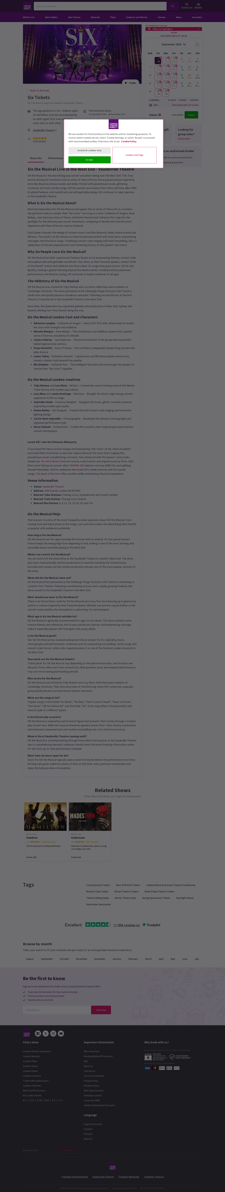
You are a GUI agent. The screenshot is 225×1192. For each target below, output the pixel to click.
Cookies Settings (134, 155)
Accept (89, 159)
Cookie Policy (128, 141)
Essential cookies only (89, 150)
